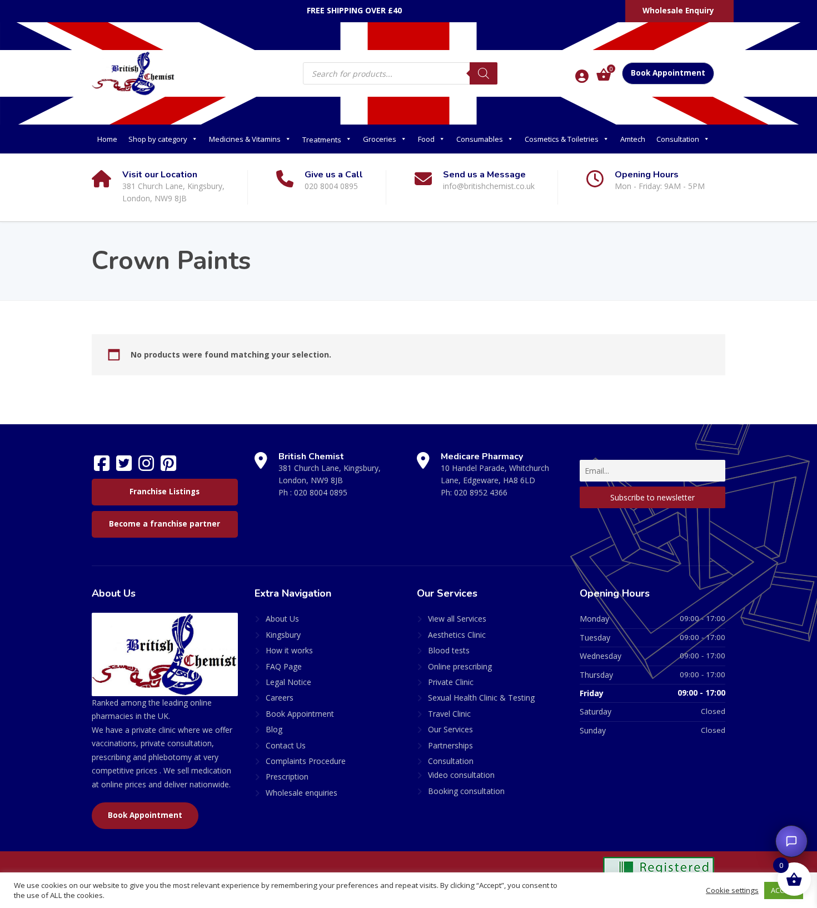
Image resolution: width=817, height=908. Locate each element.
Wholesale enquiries (301, 792)
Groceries (379, 139)
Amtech (632, 139)
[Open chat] (791, 841)
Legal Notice (288, 682)
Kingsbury (283, 634)
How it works (289, 650)
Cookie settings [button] (732, 890)
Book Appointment (668, 73)
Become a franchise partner (164, 524)
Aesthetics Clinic (457, 634)
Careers (279, 697)
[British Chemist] (133, 73)
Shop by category (157, 139)
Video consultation (461, 775)
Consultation (677, 139)
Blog (274, 729)
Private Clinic (451, 682)
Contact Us (286, 745)
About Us (282, 618)
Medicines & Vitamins (245, 139)
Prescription (287, 776)
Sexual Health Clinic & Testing (481, 697)
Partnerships (450, 745)
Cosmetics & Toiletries (562, 139)
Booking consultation (466, 791)
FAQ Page (284, 666)
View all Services (457, 618)
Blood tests (449, 650)
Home (107, 139)
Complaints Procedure (306, 761)
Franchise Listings (164, 492)
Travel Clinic (449, 713)
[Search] (483, 73)
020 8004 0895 (320, 492)
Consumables (479, 139)
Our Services (450, 729)
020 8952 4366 (480, 492)
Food (426, 139)
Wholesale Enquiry (678, 11)
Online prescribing (460, 666)
